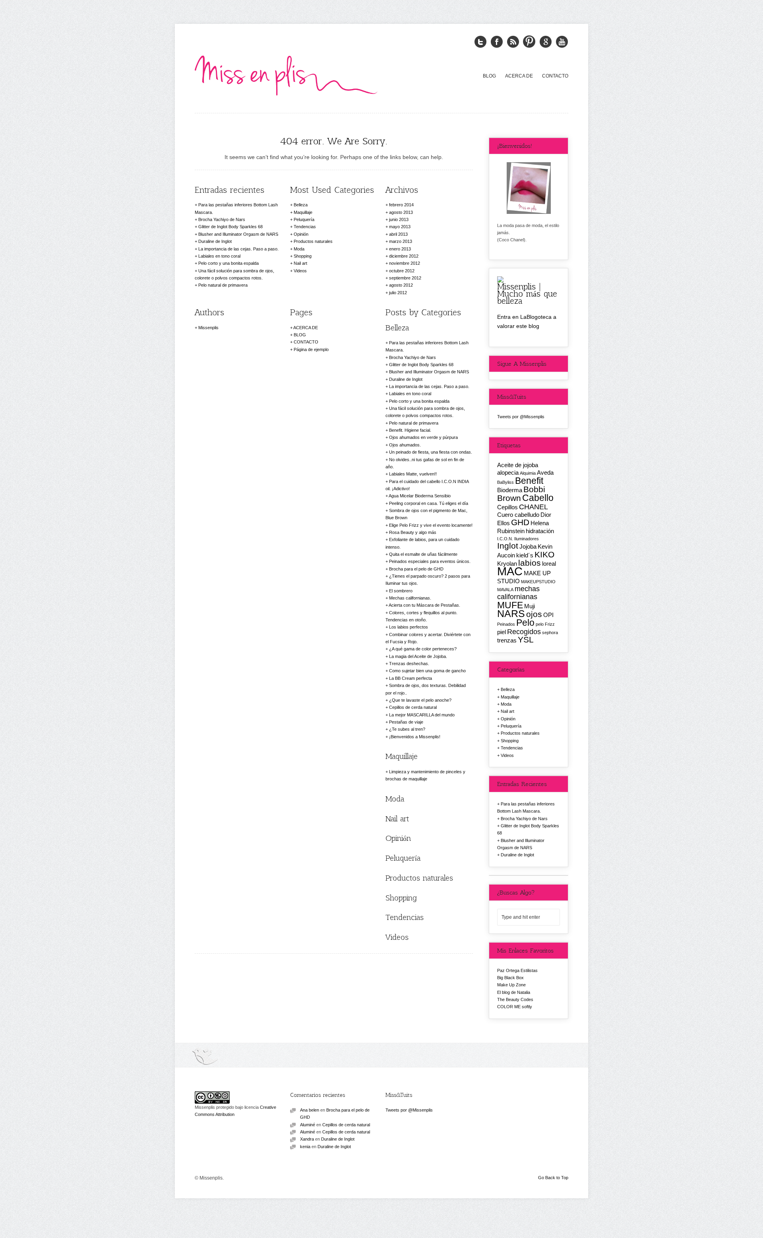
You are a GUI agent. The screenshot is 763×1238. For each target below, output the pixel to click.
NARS (511, 613)
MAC (510, 571)
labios (529, 562)
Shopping (303, 256)
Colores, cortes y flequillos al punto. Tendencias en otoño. (421, 616)
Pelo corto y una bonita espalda (228, 263)
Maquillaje (303, 212)
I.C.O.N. (505, 538)
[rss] (513, 42)
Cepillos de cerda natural (413, 707)
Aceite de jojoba (517, 465)
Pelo (525, 622)
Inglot (507, 545)
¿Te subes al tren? (407, 729)
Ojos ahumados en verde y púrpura (423, 437)
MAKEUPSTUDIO (538, 581)
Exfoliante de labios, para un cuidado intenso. (422, 543)
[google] (545, 42)
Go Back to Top (553, 1177)
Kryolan (507, 563)
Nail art (300, 263)
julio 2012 (398, 292)
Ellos (503, 523)
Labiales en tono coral (219, 256)
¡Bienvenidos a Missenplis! (414, 736)
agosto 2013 (401, 212)
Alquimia (528, 473)
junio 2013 (399, 219)
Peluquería (304, 219)
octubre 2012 (401, 270)
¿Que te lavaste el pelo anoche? (420, 700)
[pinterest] (529, 42)
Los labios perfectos (408, 627)
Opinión (301, 234)
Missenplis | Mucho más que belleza (527, 293)
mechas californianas (518, 592)
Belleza (301, 204)
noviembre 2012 (404, 263)
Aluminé (307, 1124)
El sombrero (400, 590)
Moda (299, 248)
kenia (305, 1146)
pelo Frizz (545, 624)
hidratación (540, 531)
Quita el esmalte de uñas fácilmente (423, 554)
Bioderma (509, 490)
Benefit (529, 480)
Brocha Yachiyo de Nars (221, 219)
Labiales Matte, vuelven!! (413, 474)
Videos (300, 270)
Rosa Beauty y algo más (412, 532)
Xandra (307, 1139)
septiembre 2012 (405, 278)
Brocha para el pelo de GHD (416, 569)
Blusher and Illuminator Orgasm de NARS (238, 234)
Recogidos (524, 631)
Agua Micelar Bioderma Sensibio (420, 495)
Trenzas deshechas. (409, 663)
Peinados (506, 624)
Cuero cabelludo (518, 514)
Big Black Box (510, 977)
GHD (520, 522)
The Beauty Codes (515, 999)
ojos (534, 614)
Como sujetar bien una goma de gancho (427, 670)
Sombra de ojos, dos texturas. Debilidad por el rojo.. (425, 689)
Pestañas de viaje (406, 722)
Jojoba (527, 546)
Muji (529, 606)
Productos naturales (313, 241)
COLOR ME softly (514, 1006)
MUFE (510, 605)
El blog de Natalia (513, 992)
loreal (549, 563)
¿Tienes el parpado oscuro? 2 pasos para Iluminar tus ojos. (427, 580)
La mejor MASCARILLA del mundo (422, 714)
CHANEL (533, 507)
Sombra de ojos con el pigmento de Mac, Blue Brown (426, 514)
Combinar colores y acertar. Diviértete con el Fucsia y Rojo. (428, 638)
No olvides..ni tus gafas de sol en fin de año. (424, 463)
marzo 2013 (400, 241)
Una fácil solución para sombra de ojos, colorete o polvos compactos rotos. (234, 274)
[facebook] (496, 42)
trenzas (507, 640)
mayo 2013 (400, 226)
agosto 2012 (401, 285)
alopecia (508, 472)
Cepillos (507, 507)
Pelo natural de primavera (223, 285)
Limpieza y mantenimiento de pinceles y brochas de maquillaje (425, 775)
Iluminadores (526, 538)
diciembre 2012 (403, 256)
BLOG (489, 76)
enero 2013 (400, 248)
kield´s (524, 555)
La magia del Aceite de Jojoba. (418, 656)
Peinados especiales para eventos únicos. (430, 561)
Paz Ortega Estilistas (517, 970)
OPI (548, 614)
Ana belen (309, 1110)
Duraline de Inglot (215, 241)
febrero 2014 (401, 204)
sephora (550, 632)
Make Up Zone (511, 984)
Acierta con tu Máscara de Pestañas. (424, 605)
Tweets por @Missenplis (520, 416)
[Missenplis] (286, 74)
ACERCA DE (519, 76)
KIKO (544, 554)
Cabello (538, 498)
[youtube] (562, 42)
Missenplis (208, 327)
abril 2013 (398, 234)
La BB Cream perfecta (410, 678)
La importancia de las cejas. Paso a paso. (238, 248)
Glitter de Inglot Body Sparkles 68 (230, 226)
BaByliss (505, 482)
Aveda (545, 472)
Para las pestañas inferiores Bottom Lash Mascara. (236, 208)
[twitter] (480, 42)
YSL (526, 639)
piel (501, 632)
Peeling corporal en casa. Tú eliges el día (428, 503)
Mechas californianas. (410, 598)
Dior (545, 514)
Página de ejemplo (311, 349)
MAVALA (505, 589)
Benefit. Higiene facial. (410, 430)
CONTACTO (555, 76)
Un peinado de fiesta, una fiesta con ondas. (430, 452)
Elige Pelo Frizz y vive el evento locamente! (431, 525)
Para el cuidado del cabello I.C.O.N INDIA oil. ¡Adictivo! (427, 485)
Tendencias (305, 226)
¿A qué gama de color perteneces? (423, 648)
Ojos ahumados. (405, 444)
